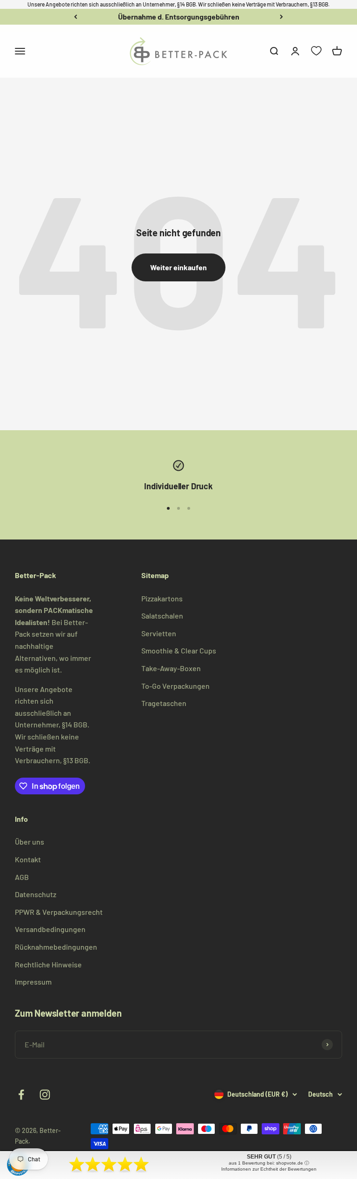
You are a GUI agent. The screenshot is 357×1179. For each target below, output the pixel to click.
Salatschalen (162, 615)
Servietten (158, 633)
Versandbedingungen (50, 929)
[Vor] (281, 17)
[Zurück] (75, 17)
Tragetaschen (163, 703)
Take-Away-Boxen (171, 668)
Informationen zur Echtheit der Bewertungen (269, 1169)
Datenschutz (35, 894)
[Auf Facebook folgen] (21, 1094)
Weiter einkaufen (178, 267)
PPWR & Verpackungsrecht (59, 911)
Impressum (33, 981)
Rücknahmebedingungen (56, 946)
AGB (22, 877)
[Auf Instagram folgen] (45, 1094)
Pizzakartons (162, 598)
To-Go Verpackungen (175, 685)
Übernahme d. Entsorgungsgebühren (178, 16)
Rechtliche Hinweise (48, 964)
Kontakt (28, 859)
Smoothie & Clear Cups (178, 650)
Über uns (29, 841)
